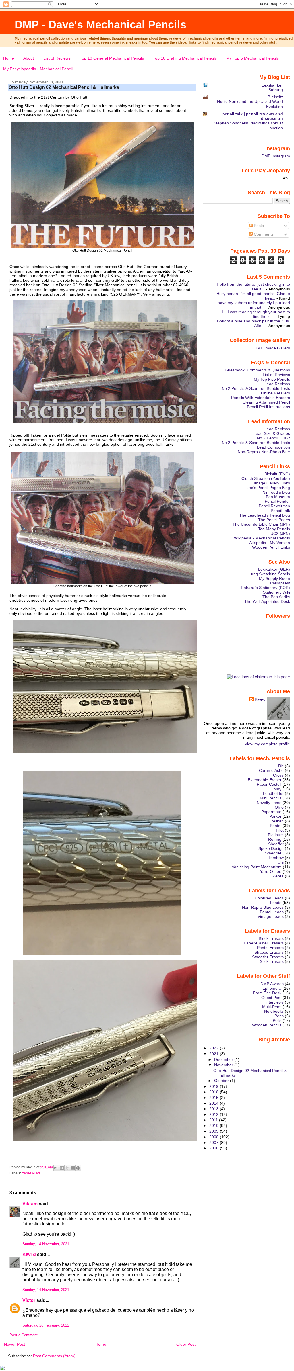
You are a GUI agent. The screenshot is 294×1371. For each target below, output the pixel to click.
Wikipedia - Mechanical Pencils (262, 538)
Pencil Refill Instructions (268, 406)
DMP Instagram (276, 156)
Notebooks (274, 1011)
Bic (281, 766)
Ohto (279, 807)
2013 (214, 1108)
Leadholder (273, 793)
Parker (275, 816)
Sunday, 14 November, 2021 (45, 1244)
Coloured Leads (269, 898)
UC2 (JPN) (280, 533)
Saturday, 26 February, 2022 (45, 1325)
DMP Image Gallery (272, 348)
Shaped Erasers (269, 952)
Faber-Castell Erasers (264, 943)
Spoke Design (271, 848)
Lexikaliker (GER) (274, 569)
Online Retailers (275, 393)
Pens (279, 1016)
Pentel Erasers (270, 947)
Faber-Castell (269, 784)
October (222, 1080)
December (224, 1059)
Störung (275, 90)
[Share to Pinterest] (78, 1168)
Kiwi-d (29, 1254)
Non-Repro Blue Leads (263, 907)
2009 (214, 1131)
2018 (214, 1092)
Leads (275, 902)
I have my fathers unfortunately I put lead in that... (252, 305)
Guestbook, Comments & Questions (257, 370)
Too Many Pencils (274, 529)
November (224, 1065)
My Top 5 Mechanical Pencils (252, 58)
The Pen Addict (276, 596)
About (28, 58)
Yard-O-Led (31, 1173)
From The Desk (267, 993)
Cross (278, 775)
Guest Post (271, 997)
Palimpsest (280, 583)
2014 (214, 1103)
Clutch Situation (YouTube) (265, 478)
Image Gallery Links (272, 483)
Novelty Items (269, 802)
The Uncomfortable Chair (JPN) (261, 524)
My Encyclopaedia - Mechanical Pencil (38, 69)
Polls (277, 1020)
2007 (214, 1142)
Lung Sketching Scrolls (269, 574)
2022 (214, 1048)
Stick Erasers (272, 961)
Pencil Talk (280, 510)
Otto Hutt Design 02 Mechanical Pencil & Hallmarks (64, 87)
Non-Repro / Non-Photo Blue (264, 451)
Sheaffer (276, 844)
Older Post (186, 1344)
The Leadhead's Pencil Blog (264, 515)
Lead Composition (273, 447)
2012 (214, 1114)
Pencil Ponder (277, 501)
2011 (214, 1120)
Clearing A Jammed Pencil (266, 402)
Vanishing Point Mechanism (257, 867)
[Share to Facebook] (73, 1168)
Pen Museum (278, 496)
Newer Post (14, 1344)
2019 (214, 1086)
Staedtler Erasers (268, 957)
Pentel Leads (272, 912)
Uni (281, 862)
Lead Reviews (277, 384)
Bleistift (275, 97)
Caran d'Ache (271, 770)
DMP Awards (272, 983)
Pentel (275, 825)
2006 (214, 1148)
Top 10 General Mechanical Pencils (112, 58)
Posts (258, 225)
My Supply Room (274, 578)
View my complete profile (267, 744)
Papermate (271, 811)
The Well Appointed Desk (267, 601)
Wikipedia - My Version (269, 542)
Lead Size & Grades (272, 433)
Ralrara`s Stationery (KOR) (265, 587)
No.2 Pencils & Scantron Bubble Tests (256, 388)
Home (8, 58)
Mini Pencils (270, 798)
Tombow (276, 857)
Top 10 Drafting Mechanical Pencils (185, 58)
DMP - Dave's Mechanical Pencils (100, 24)
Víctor (28, 1300)
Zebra (278, 876)
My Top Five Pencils (272, 379)
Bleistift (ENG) (277, 474)
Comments (263, 234)
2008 (214, 1137)
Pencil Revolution (274, 506)
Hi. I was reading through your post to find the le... (256, 314)
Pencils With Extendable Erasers (260, 397)
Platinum (276, 834)
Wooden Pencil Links (271, 547)
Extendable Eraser (264, 779)
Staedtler (273, 853)
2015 (214, 1097)
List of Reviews (57, 58)
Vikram (30, 1203)
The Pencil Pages (274, 519)
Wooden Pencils (266, 1025)
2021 (214, 1053)
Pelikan (277, 821)
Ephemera (271, 988)
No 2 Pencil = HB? (273, 438)
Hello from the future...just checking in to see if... (253, 286)
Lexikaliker (272, 85)
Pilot (280, 830)
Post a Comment (23, 1335)
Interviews (274, 1002)
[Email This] (56, 1168)
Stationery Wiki (276, 592)
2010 (214, 1125)
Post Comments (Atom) (54, 1356)
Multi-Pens (271, 1006)
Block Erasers (271, 938)
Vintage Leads (271, 916)
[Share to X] (67, 1168)
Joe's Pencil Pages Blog (268, 487)
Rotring (274, 839)
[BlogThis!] (62, 1168)
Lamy (276, 789)
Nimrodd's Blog (276, 492)
